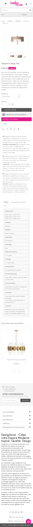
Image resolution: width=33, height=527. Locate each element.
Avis (5, 205)
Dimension (4, 94)
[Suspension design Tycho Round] (16, 343)
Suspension (18, 21)
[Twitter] (13, 512)
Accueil (3, 21)
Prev (14, 371)
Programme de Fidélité (18, 202)
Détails (6, 202)
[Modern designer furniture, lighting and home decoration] (16, 3)
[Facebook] (10, 512)
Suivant (25, 57)
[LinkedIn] (19, 512)
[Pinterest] (16, 512)
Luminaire (10, 21)
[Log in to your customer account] (26, 4)
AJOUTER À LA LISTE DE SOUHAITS (15, 114)
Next (18, 371)
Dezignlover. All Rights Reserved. (21, 525)
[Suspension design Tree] (16, 40)
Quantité (4, 101)
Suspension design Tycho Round (16, 359)
